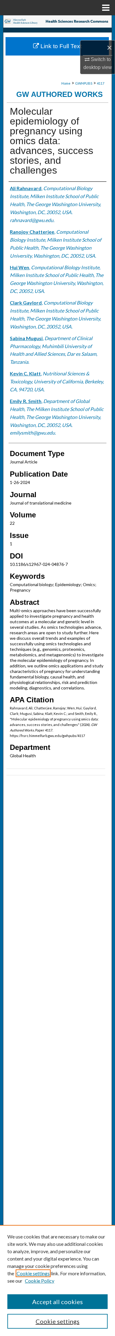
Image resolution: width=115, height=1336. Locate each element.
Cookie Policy (39, 1281)
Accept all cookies (57, 1301)
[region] (57, 1280)
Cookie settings (33, 1273)
